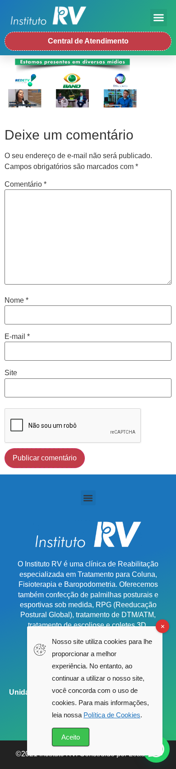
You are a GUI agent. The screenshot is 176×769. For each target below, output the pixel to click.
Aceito (70, 737)
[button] (158, 17)
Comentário (25, 184)
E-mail (17, 336)
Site (11, 373)
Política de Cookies (111, 715)
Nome (16, 300)
